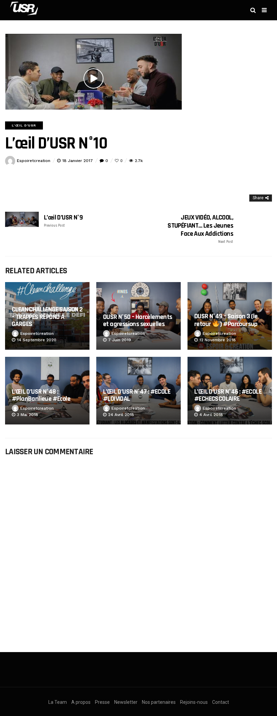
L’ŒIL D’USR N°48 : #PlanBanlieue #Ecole (41, 395)
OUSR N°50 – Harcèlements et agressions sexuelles (137, 320)
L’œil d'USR (24, 125)
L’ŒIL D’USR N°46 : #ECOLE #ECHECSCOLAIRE (227, 395)
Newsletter (125, 702)
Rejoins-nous (194, 702)
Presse (102, 702)
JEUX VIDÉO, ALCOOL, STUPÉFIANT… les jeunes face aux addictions (200, 228)
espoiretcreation (33, 160)
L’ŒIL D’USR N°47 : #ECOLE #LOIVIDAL (136, 395)
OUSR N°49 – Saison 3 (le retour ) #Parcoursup (226, 320)
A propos (81, 702)
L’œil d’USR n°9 (63, 220)
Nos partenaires (159, 702)
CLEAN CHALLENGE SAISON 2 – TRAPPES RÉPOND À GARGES (47, 316)
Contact (220, 702)
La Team (57, 702)
